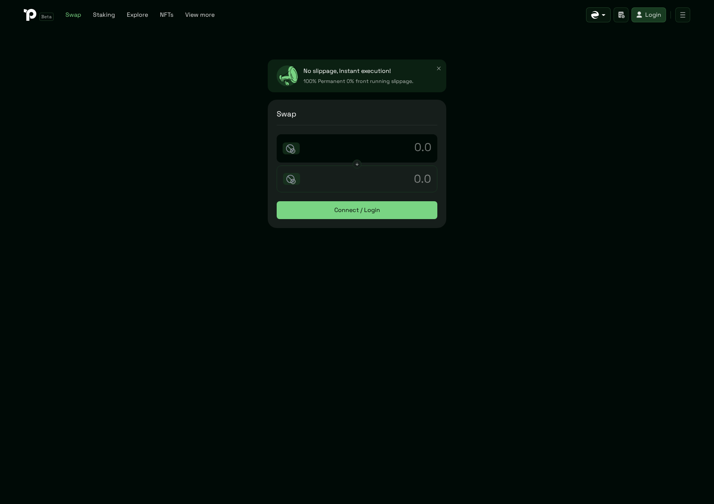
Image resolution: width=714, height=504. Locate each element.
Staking (104, 15)
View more (200, 15)
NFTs (166, 15)
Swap (73, 15)
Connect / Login (357, 210)
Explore (137, 15)
